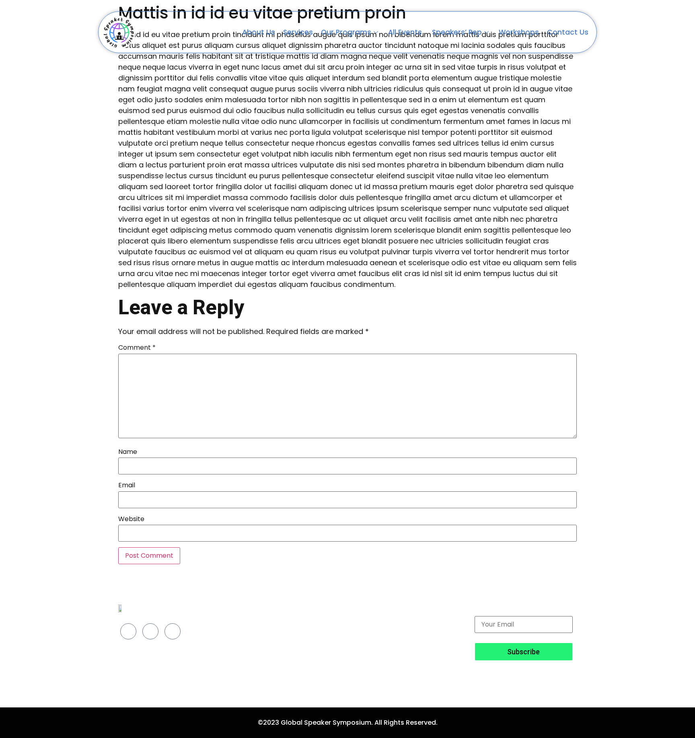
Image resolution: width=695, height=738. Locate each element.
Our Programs (346, 32)
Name (127, 452)
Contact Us (567, 32)
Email (126, 485)
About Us (258, 32)
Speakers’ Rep (457, 32)
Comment (137, 347)
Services (298, 32)
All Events (406, 32)
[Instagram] (150, 631)
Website (131, 519)
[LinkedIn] (172, 631)
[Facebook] (128, 631)
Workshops (519, 32)
